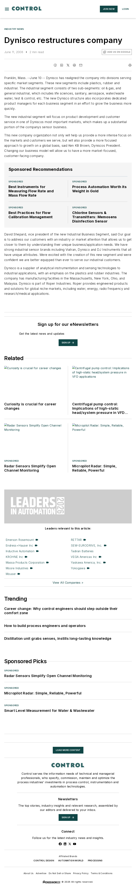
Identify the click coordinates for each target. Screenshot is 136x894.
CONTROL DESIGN (43, 860)
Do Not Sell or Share (60, 873)
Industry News (14, 29)
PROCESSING (95, 860)
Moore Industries (17, 568)
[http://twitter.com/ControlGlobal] (70, 844)
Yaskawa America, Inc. (86, 562)
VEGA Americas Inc (84, 557)
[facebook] (55, 65)
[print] (130, 65)
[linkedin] (61, 65)
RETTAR (76, 540)
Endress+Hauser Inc (19, 545)
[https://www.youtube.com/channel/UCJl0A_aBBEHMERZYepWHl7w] (74, 844)
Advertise (41, 873)
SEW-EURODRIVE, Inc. (86, 545)
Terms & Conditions (101, 873)
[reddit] (74, 65)
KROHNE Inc (14, 557)
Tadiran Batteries (82, 551)
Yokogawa (78, 568)
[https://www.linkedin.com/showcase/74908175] (65, 844)
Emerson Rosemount (20, 540)
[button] (7, 9)
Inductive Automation (20, 551)
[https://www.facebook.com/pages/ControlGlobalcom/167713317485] (60, 844)
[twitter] (68, 65)
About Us (29, 873)
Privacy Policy (81, 873)
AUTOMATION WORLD (70, 860)
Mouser (11, 574)
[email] (81, 65)
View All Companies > (68, 582)
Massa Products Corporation (25, 562)
